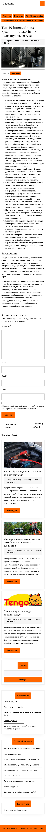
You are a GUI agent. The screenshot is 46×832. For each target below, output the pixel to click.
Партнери (18, 16)
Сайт (3, 390)
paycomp (27, 479)
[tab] (42, 3)
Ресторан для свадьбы (13, 707)
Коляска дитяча (10, 721)
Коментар (6, 326)
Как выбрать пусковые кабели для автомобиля (23, 473)
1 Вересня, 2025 (14, 550)
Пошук (23, 665)
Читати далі (13, 511)
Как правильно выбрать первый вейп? (20, 792)
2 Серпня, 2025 (13, 619)
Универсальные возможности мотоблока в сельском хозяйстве (22, 542)
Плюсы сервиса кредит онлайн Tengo (18, 613)
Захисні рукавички (11, 726)
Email (4, 376)
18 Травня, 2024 (12, 41)
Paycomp (8, 3)
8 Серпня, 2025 (13, 479)
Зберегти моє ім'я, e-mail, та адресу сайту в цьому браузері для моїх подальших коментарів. (22, 407)
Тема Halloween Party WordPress (16, 828)
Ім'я (3, 363)
